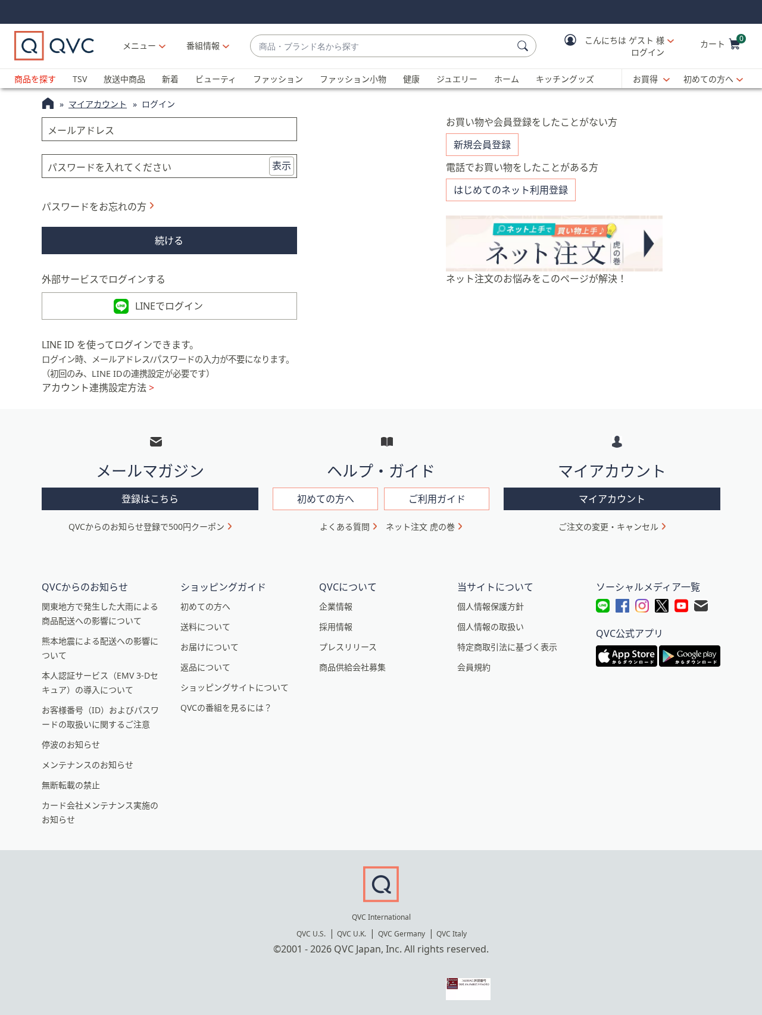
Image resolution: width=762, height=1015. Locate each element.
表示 (281, 165)
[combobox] (381, 46)
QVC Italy (451, 934)
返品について (205, 667)
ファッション (278, 79)
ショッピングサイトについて (234, 687)
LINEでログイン (169, 306)
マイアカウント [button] (612, 498)
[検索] (524, 46)
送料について (205, 626)
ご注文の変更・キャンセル (608, 526)
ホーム (506, 79)
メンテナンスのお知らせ (87, 764)
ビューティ (215, 79)
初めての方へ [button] (325, 498)
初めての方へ (708, 79)
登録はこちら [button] (150, 498)
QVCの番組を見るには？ (226, 707)
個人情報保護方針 (490, 606)
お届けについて (209, 646)
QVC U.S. (311, 934)
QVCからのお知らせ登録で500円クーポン (146, 526)
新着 (170, 79)
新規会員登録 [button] (482, 144)
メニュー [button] (139, 45)
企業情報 (335, 606)
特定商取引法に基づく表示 (507, 646)
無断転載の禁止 (71, 785)
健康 (411, 79)
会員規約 (474, 667)
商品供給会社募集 (352, 667)
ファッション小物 (353, 79)
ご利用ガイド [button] (437, 498)
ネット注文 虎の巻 (420, 526)
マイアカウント (97, 104)
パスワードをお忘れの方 (94, 206)
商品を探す (35, 79)
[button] (610, 46)
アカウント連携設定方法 (98, 387)
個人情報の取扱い (490, 626)
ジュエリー (456, 79)
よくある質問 (345, 526)
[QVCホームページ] (48, 105)
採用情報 (335, 626)
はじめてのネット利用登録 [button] (511, 189)
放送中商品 (124, 79)
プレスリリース (348, 646)
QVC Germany (401, 934)
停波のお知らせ (71, 744)
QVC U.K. (351, 934)
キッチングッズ (565, 79)
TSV (80, 79)
